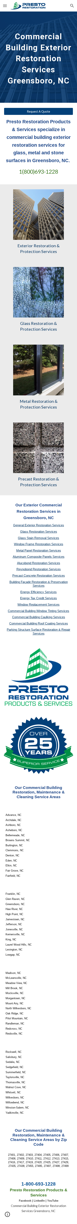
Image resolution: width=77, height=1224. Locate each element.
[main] (38, 57)
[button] (5, 5)
